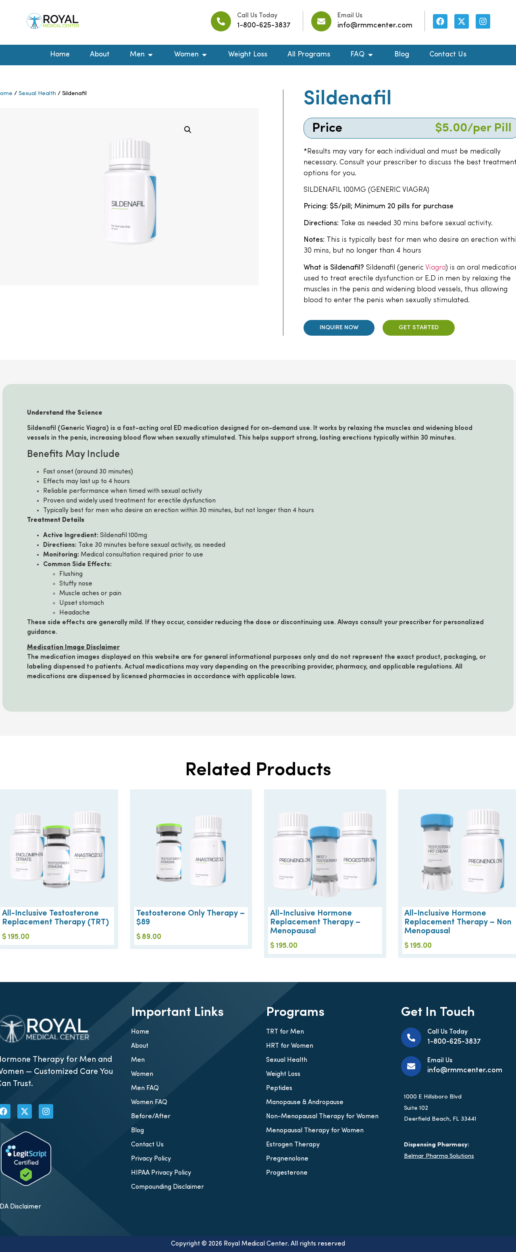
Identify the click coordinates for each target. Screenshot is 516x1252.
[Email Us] (321, 21)
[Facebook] (440, 21)
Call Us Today (257, 15)
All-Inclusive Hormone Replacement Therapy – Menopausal (315, 922)
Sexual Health (37, 94)
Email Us (349, 15)
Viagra (435, 268)
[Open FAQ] (370, 55)
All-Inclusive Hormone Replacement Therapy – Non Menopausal (458, 922)
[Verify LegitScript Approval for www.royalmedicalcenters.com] (26, 1184)
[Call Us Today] (221, 21)
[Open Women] (204, 55)
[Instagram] (483, 21)
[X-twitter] (461, 21)
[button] (188, 130)
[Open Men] (150, 55)
